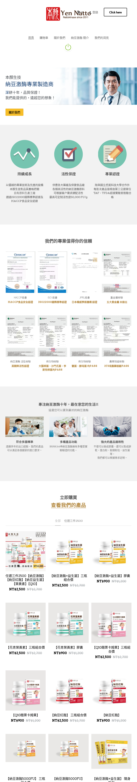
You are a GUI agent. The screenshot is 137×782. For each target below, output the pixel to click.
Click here (115, 12)
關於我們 (14, 112)
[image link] (68, 46)
